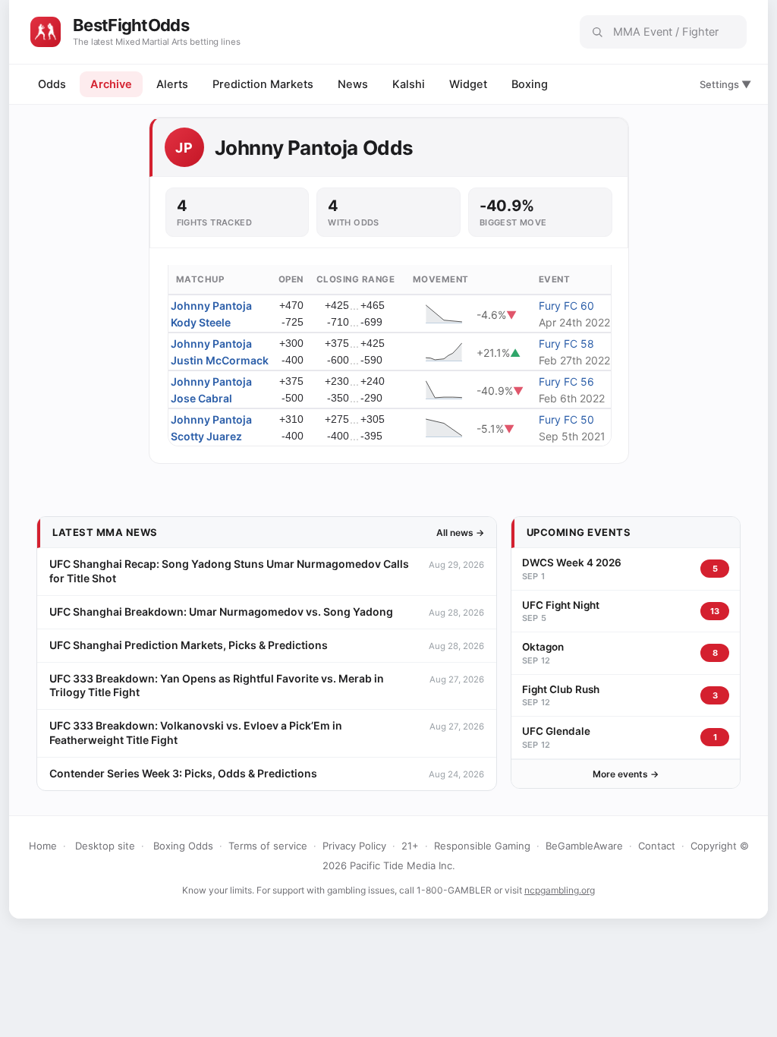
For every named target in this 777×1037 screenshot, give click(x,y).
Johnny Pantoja (211, 305)
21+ (410, 846)
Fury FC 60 (566, 305)
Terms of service (267, 846)
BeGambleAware (584, 846)
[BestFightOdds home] (45, 32)
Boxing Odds (183, 846)
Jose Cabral (201, 398)
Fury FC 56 (566, 381)
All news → (460, 532)
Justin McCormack (220, 360)
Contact (656, 846)
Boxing (529, 84)
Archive (111, 84)
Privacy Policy (354, 846)
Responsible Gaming (482, 846)
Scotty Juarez (206, 436)
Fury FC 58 (566, 343)
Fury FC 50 (566, 419)
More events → (626, 774)
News (353, 84)
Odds (52, 84)
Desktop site (105, 846)
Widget (468, 84)
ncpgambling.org (559, 890)
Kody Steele (201, 322)
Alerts (172, 84)
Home (43, 846)
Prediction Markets (262, 84)
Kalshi (408, 84)
